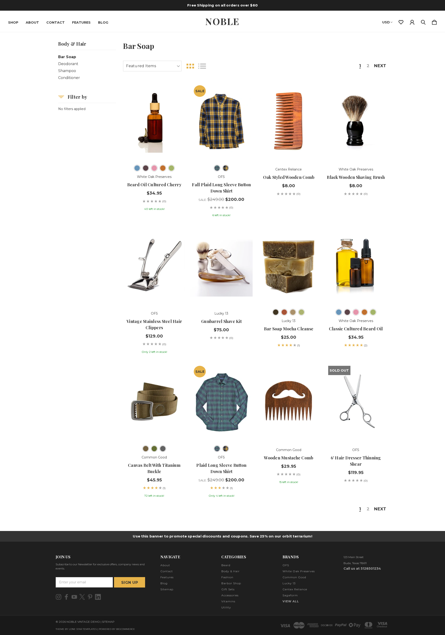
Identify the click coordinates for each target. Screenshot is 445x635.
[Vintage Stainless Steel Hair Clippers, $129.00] (154, 265)
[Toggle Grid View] (190, 66)
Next (380, 66)
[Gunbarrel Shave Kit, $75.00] (221, 265)
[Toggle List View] (202, 66)
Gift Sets (228, 589)
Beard (225, 565)
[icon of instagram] (58, 597)
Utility (226, 607)
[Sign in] (412, 21)
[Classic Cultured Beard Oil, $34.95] (356, 265)
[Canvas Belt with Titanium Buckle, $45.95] (154, 402)
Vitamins (228, 601)
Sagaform (290, 595)
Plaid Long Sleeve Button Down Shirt (221, 468)
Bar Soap (67, 57)
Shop (13, 22)
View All (291, 601)
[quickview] (176, 115)
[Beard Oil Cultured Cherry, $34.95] (154, 121)
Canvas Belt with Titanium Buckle (154, 468)
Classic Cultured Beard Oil (356, 329)
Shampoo (67, 71)
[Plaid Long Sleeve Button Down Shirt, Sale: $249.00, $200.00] (221, 402)
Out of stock (355, 429)
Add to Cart (288, 148)
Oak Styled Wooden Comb (289, 177)
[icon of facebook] (66, 597)
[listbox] (152, 66)
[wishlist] (401, 21)
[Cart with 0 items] (434, 21)
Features (81, 22)
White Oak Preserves (299, 571)
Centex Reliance (295, 589)
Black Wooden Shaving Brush (356, 177)
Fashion (227, 577)
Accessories (229, 595)
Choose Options (154, 148)
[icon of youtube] (74, 597)
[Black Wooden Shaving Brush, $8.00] (356, 121)
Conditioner (69, 78)
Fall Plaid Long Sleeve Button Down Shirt (221, 188)
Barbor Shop (231, 583)
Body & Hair (230, 571)
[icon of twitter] (82, 597)
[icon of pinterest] (90, 597)
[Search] (423, 21)
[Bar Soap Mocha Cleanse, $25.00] (288, 265)
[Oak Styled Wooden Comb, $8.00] (288, 121)
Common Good (294, 577)
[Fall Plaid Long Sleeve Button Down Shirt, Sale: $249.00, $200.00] (221, 121)
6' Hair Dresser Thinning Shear (356, 461)
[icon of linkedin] (98, 597)
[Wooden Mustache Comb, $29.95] (288, 402)
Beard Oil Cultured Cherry (154, 184)
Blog (103, 22)
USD (386, 22)
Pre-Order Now (356, 292)
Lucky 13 (289, 583)
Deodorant (68, 64)
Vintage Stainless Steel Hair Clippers (154, 324)
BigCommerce (125, 629)
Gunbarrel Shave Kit (221, 321)
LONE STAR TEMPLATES (83, 629)
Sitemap (166, 589)
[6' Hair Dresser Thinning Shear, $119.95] (356, 402)
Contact (55, 22)
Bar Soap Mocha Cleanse (289, 329)
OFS (286, 565)
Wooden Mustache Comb (288, 458)
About (32, 22)
